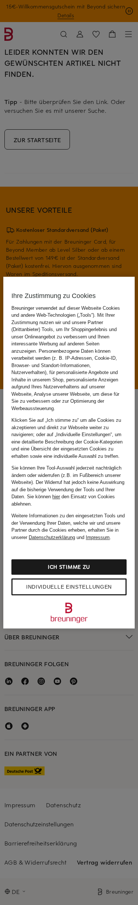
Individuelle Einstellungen (69, 587)
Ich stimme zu (69, 566)
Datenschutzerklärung (52, 537)
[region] (68, 453)
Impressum (98, 537)
